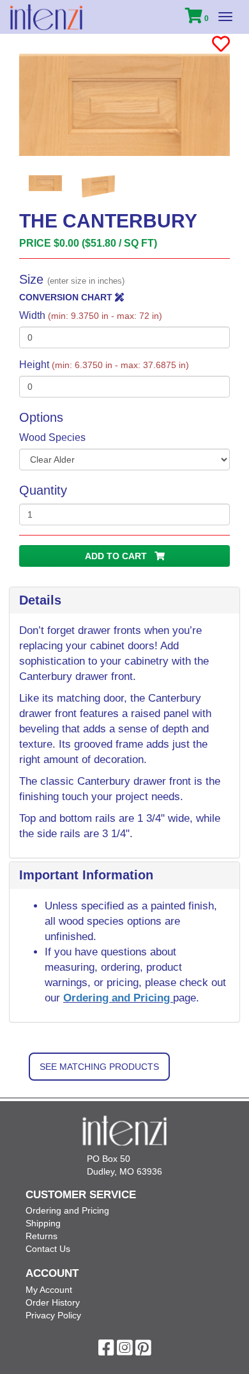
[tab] (124, 600)
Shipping (43, 1223)
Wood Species (52, 437)
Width (90, 315)
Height (104, 364)
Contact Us (48, 1249)
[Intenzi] (46, 17)
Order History (53, 1302)
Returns (41, 1236)
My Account (49, 1290)
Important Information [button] (86, 875)
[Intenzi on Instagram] (125, 1351)
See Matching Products (99, 1066)
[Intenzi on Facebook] (106, 1351)
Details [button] (40, 600)
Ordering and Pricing (118, 998)
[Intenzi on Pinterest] (143, 1351)
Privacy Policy (53, 1315)
